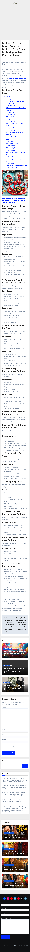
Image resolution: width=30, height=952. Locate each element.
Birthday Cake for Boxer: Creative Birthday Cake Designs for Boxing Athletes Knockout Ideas (14, 49)
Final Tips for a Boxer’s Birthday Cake (16, 165)
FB (10, 613)
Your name (4, 903)
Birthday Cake (8, 648)
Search (4, 761)
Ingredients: (11, 103)
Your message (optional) (7, 918)
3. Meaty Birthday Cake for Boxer (15, 117)
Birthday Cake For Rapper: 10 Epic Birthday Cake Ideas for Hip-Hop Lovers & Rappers (14, 687)
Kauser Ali (8, 655)
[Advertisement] (15, 21)
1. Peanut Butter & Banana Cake (15, 101)
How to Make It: (12, 141)
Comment (5, 707)
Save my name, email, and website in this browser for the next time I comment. (13, 748)
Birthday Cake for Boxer (11, 97)
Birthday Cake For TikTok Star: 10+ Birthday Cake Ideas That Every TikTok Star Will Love (14, 670)
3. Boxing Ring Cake (11, 148)
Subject (3, 913)
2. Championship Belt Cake (13, 143)
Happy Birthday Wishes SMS (17, 78)
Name (4, 729)
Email (4, 734)
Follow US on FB (12, 168)
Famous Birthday (9, 832)
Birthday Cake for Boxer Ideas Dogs (16, 99)
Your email (3, 908)
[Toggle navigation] (2, 3)
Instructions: (11, 105)
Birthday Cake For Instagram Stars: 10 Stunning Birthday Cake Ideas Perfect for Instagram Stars (14, 653)
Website (4, 739)
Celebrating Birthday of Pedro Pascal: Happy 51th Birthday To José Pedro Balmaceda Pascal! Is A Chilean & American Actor (14, 794)
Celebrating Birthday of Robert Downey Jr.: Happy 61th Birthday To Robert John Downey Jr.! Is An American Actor (14, 787)
